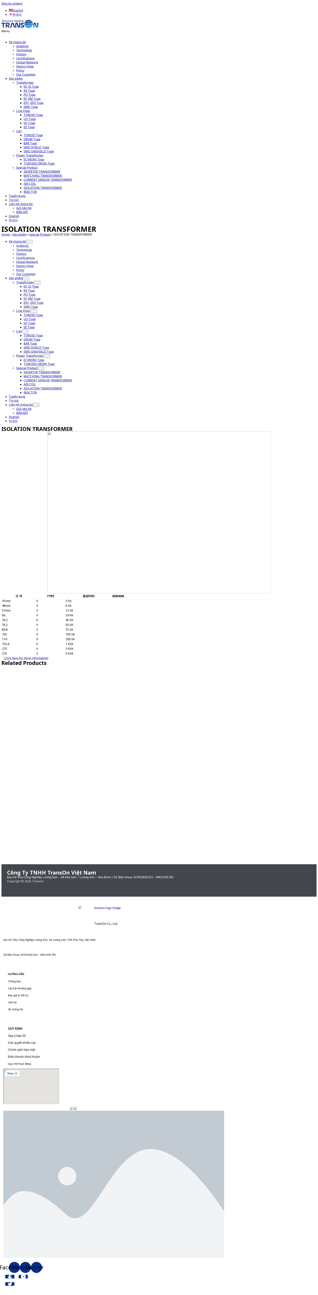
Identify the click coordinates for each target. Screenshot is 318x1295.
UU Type (30, 119)
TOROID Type (33, 115)
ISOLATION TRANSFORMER (43, 188)
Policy (20, 70)
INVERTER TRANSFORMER (42, 172)
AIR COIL (30, 184)
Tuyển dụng (17, 196)
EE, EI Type (31, 87)
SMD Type (31, 107)
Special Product (27, 168)
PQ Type (29, 95)
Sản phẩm (16, 79)
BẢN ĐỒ (22, 212)
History (21, 54)
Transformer (25, 83)
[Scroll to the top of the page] (2, 1291)
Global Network (27, 62)
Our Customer (26, 74)
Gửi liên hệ (23, 208)
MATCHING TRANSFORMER (43, 176)
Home (5, 234)
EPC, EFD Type (33, 103)
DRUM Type (32, 139)
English (14, 216)
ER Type (29, 91)
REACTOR (30, 192)
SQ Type (29, 123)
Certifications (25, 58)
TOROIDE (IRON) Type (39, 163)
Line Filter (23, 111)
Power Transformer (29, 155)
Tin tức (14, 200)
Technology (24, 50)
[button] (159, 33)
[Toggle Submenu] (29, 242)
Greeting (22, 46)
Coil (19, 131)
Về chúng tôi (17, 42)
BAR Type (30, 143)
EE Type (29, 127)
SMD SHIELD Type (36, 147)
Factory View (25, 66)
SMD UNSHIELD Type (39, 151)
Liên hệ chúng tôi (21, 204)
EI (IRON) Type (34, 159)
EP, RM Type (32, 99)
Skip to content (11, 3)
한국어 (13, 220)
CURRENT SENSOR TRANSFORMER (48, 180)
